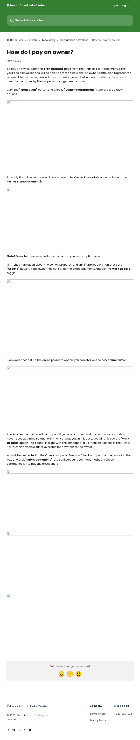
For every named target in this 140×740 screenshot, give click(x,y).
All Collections (15, 40)
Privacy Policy (98, 720)
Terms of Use (98, 714)
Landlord (32, 40)
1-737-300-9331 (123, 714)
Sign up (126, 5)
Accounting (48, 40)
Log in (114, 5)
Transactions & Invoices (74, 40)
